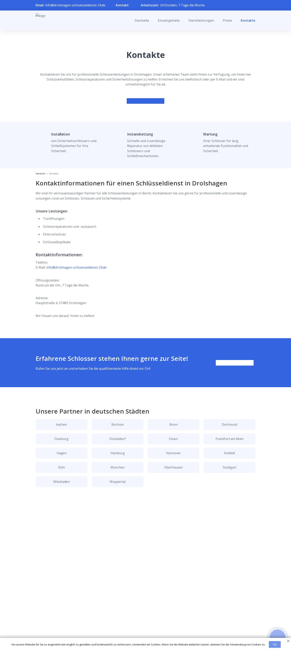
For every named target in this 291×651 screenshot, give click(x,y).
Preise (227, 20)
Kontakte (248, 20)
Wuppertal (118, 481)
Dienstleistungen (201, 20)
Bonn (173, 424)
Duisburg (61, 439)
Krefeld (229, 453)
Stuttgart (229, 467)
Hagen (62, 453)
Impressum (143, 633)
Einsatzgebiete (169, 20)
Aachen (61, 424)
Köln (61, 467)
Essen (173, 439)
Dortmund (229, 424)
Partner (140, 627)
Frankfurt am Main (229, 439)
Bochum (117, 424)
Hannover (173, 453)
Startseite (142, 20)
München (117, 467)
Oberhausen (173, 467)
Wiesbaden (61, 481)
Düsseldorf (117, 439)
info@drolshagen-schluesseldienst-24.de (75, 5)
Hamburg (117, 453)
